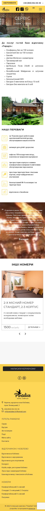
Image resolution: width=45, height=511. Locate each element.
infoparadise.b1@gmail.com (15, 411)
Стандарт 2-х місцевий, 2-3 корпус (15, 490)
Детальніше (33, 327)
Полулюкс (5, 497)
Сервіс (4, 424)
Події (4, 434)
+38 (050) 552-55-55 (32, 3)
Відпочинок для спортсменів (13, 461)
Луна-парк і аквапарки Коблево (14, 471)
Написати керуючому (23, 369)
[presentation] (19, 333)
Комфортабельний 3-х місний (13, 494)
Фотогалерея (7, 431)
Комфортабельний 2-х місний (13, 487)
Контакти (5, 441)
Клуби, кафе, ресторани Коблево (14, 467)
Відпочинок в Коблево (10, 454)
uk (33, 8)
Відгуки (5, 427)
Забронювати (9, 3)
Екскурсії (5, 464)
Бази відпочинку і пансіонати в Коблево (17, 474)
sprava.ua (31, 508)
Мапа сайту (6, 438)
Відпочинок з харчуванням (12, 457)
